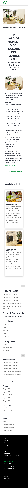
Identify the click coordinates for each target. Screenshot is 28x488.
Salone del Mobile (8, 347)
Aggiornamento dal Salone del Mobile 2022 (14, 27)
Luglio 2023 (6, 327)
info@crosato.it (7, 478)
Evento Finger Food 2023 (10, 297)
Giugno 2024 (7, 324)
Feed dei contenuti (8, 424)
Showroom (6, 350)
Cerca (23, 286)
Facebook (6, 474)
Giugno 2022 (7, 336)
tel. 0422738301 (7, 457)
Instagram (6, 476)
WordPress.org (7, 430)
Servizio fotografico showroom (12, 303)
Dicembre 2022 (7, 330)
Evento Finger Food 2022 (10, 300)
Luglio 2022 (6, 333)
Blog (5, 438)
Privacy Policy (6, 445)
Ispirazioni (6, 442)
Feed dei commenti (8, 427)
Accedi (5, 421)
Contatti (5, 443)
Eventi (5, 344)
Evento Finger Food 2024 (12, 204)
